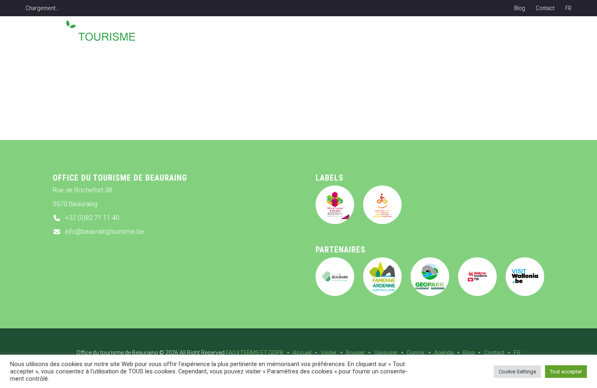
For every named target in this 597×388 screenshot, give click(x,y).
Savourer (386, 352)
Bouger (355, 352)
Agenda (444, 352)
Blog (519, 8)
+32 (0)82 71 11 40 (92, 218)
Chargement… (42, 8)
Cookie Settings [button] (517, 372)
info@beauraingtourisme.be (104, 231)
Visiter (329, 352)
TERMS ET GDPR (261, 352)
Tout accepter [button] (566, 372)
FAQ (231, 352)
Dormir (416, 352)
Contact (545, 8)
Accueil (302, 352)
